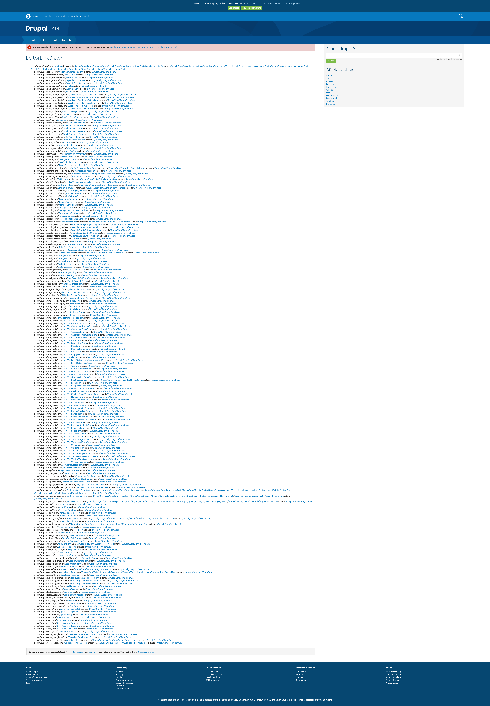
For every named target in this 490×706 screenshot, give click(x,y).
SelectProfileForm (74, 193)
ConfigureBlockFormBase (78, 490)
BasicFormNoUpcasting (75, 595)
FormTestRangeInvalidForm (75, 417)
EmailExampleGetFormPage (79, 278)
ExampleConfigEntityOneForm (85, 233)
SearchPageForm (67, 555)
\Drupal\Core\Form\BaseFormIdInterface (127, 168)
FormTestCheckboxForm (73, 332)
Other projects (62, 16)
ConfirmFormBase (66, 188)
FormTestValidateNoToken (75, 450)
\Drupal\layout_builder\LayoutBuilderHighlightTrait (209, 496)
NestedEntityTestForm (72, 284)
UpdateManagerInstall (70, 609)
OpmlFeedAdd (70, 74)
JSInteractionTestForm (85, 476)
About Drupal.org (393, 677)
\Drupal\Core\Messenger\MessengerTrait (289, 66)
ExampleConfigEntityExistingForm (86, 224)
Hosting (119, 677)
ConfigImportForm (67, 159)
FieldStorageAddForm (70, 287)
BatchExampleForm (76, 123)
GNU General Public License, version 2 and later (257, 700)
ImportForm (64, 507)
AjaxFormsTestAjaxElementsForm (84, 94)
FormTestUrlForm (70, 445)
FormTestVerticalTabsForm (75, 462)
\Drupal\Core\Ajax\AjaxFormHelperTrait (163, 490)
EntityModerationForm (83, 176)
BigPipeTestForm (73, 137)
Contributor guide (124, 680)
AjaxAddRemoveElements (82, 298)
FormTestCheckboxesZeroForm (76, 329)
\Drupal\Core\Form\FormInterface (90, 66)
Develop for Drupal (80, 16)
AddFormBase (72, 518)
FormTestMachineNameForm (75, 391)
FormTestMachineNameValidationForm (80, 394)
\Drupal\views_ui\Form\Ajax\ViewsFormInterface (115, 640)
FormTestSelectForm (72, 431)
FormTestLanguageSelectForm (76, 386)
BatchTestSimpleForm (73, 134)
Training (119, 674)
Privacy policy (391, 683)
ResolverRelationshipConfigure (73, 219)
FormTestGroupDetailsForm (75, 371)
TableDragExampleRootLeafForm (86, 580)
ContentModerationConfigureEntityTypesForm (94, 173)
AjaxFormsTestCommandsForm (83, 97)
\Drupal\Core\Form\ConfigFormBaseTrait (97, 185)
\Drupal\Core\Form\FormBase (106, 72)
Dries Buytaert (324, 700)
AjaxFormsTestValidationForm (82, 108)
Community (121, 668)
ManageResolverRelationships (73, 210)
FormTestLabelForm (71, 383)
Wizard (69, 91)
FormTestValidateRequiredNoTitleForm (80, 456)
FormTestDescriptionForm (74, 343)
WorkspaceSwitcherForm (75, 643)
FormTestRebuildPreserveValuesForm (79, 419)
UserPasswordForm (66, 623)
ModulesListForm (68, 572)
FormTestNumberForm (72, 397)
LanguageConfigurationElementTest (92, 487)
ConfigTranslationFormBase (83, 168)
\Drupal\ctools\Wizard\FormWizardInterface (109, 222)
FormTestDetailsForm (72, 346)
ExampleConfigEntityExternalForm (87, 227)
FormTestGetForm (70, 366)
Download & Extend (305, 668)
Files (328, 92)
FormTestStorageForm (72, 436)
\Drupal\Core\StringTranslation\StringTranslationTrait (100, 69)
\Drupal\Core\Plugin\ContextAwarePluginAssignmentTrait (209, 490)
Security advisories (34, 680)
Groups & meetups (124, 683)
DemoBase (75, 303)
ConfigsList (63, 258)
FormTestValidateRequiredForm (77, 453)
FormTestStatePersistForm (74, 433)
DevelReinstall (64, 261)
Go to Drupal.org (28, 16)
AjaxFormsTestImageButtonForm (83, 100)
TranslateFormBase (68, 510)
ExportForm (64, 504)
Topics (329, 78)
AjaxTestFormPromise (72, 117)
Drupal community (146, 652)
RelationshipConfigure (69, 213)
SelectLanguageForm (75, 190)
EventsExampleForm (77, 281)
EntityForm (63, 179)
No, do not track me (252, 8)
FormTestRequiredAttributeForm (77, 425)
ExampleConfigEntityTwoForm (85, 236)
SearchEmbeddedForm (86, 558)
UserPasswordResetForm (69, 626)
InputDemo (75, 306)
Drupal (285, 700)
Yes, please (234, 8)
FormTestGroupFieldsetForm (75, 374)
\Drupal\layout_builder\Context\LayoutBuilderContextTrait (264, 490)
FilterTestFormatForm (72, 295)
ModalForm (75, 309)
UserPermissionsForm (67, 629)
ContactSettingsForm (85, 171)
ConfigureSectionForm (76, 496)
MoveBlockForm (74, 501)
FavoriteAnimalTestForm (74, 140)
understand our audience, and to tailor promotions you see (272, 3)
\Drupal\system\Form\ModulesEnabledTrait (156, 572)
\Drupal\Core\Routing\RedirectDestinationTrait (52, 69)
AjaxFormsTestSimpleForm (80, 106)
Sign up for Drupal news (37, 677)
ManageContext (66, 207)
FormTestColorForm (71, 340)
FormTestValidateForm (73, 448)
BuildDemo (75, 301)
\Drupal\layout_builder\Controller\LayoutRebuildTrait (58, 493)
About (388, 668)
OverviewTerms (70, 589)
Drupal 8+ (48, 16)
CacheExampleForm (76, 148)
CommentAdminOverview (74, 154)
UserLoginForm (64, 620)
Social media (32, 674)
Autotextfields (72, 77)
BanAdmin (61, 120)
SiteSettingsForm (74, 196)
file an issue (77, 652)
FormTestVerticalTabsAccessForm (78, 459)
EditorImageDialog (67, 272)
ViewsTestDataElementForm (81, 637)
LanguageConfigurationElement (90, 484)
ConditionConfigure (68, 199)
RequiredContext (67, 216)
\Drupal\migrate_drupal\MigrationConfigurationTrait (124, 524)
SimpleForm (75, 315)
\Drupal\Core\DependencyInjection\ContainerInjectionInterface (136, 66)
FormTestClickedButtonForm (75, 337)
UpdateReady (66, 614)
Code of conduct (123, 688)
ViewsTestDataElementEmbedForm (84, 634)
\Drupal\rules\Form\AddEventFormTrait (95, 544)
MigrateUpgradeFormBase (82, 524)
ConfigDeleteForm (66, 253)
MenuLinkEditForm (69, 521)
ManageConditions (68, 205)
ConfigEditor (64, 255)
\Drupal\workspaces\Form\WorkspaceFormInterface (123, 643)
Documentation (213, 668)
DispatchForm (74, 549)
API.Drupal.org (212, 680)
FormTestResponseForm (73, 428)
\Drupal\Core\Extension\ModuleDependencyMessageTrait (108, 572)
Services (330, 101)
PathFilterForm (64, 532)
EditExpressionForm (67, 547)
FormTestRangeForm (72, 414)
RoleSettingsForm (65, 617)
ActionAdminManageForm (71, 72)
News (28, 668)
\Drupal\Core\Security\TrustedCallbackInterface (122, 380)
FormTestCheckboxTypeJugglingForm (79, 335)
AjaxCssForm (71, 151)
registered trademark (303, 700)
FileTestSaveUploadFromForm (75, 292)
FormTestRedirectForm (73, 422)
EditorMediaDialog (67, 516)
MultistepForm (77, 312)
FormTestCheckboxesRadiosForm (78, 326)
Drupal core (301, 671)
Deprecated (331, 98)
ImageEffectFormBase (69, 470)
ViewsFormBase (73, 640)
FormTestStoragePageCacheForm (78, 439)
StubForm (80, 597)
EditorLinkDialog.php (58, 40)
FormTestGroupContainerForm (76, 369)
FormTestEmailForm (71, 352)
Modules (300, 674)
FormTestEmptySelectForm (75, 354)
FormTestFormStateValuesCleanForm (79, 363)
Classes (329, 81)
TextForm (73, 606)
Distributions (302, 680)
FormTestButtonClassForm (75, 323)
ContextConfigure (67, 202)
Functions (330, 84)
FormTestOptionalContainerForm (77, 400)
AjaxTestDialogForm (71, 111)
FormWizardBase (69, 222)
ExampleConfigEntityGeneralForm (86, 230)
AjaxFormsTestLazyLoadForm (82, 103)
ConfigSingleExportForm (70, 162)
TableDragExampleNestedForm (85, 578)
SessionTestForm (73, 564)
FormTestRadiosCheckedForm (76, 411)
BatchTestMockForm (72, 128)
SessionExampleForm (79, 561)
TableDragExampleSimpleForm (85, 583)
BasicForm (69, 592)
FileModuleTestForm (78, 289)
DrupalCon (121, 686)
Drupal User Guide (214, 674)
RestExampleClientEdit (75, 541)
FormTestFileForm (70, 357)
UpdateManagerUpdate (70, 612)
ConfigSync (64, 165)
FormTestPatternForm (72, 402)
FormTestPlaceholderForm (74, 405)
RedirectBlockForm (71, 467)
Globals (329, 90)
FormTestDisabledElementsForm (77, 349)
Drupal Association (394, 674)
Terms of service (393, 680)
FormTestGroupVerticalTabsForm (78, 377)
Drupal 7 (37, 16)
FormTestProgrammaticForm (75, 408)
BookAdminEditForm (67, 145)
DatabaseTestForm (75, 244)
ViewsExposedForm (67, 631)
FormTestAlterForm (71, 320)
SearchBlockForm (67, 552)
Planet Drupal (32, 671)
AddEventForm (65, 544)
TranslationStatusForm (69, 513)
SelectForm (74, 603)
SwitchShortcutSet (69, 566)
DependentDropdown (75, 80)
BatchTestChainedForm (74, 125)
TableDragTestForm (76, 586)
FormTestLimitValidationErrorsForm (79, 388)
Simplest (70, 86)
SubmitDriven (72, 89)
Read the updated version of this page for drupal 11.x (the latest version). (143, 47)
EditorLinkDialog (66, 275)
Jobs (28, 683)
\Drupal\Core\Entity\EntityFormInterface (98, 179)
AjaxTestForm (68, 114)
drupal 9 (31, 40)
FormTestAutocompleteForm (70, 318)
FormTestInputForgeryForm (75, 380)
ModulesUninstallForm (70, 575)
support (92, 652)
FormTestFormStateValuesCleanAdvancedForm (84, 360)
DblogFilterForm (66, 247)
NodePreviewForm (66, 527)
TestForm (67, 142)
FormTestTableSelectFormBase (76, 442)
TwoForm (75, 241)
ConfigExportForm (67, 157)
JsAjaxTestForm (71, 473)
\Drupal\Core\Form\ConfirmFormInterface (105, 188)
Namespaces (332, 95)
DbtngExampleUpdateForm (79, 250)
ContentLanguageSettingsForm (76, 482)
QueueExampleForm (77, 535)
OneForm (75, 239)
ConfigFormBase (65, 185)
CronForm (64, 569)
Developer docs (213, 677)
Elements (330, 104)
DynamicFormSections (76, 83)
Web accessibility (393, 671)
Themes (299, 677)
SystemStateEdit (65, 267)
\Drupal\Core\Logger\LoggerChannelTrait (250, 66)
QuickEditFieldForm (71, 538)
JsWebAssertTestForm (80, 479)
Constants (331, 87)
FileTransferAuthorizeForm (81, 182)
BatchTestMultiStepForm (74, 131)
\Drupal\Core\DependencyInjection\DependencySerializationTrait (200, 66)
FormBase (58, 66)
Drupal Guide (212, 671)
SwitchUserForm (65, 264)
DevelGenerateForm (76, 270)
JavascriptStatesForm (72, 465)
